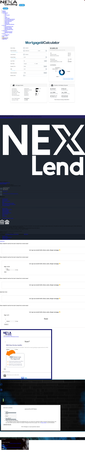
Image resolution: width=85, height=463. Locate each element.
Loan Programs (5, 198)
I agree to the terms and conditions (12, 420)
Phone (7, 416)
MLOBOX (26, 234)
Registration (4, 216)
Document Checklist (6, 201)
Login (3, 214)
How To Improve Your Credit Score (8, 204)
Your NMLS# (8, 418)
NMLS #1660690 (3, 183)
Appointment (22, 5)
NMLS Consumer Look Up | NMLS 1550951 (13, 374)
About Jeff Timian (5, 211)
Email (7, 413)
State (7, 268)
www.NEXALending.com (5, 182)
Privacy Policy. (44, 422)
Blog (3, 202)
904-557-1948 (5, 191)
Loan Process (4, 199)
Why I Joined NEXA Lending (7, 218)
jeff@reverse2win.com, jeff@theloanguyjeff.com (10, 193)
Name (7, 411)
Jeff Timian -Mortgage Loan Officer (12, 234)
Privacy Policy (5, 208)
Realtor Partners (5, 213)
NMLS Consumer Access (7, 209)
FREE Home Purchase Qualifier (8, 203)
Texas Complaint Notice (6, 212)
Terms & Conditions (6, 205)
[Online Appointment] (5, 9)
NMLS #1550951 (5, 210)
